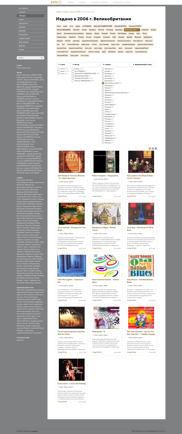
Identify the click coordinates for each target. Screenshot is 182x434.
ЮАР (34, 259)
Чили (41, 254)
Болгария (26, 190)
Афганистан (29, 185)
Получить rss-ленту (122, 2)
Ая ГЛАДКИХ (87, 26)
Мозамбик (21, 278)
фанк (37, 323)
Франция (20, 254)
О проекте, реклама (99, 2)
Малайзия (31, 223)
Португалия (33, 235)
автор (76, 64)
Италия (20, 211)
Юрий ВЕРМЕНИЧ (23, 166)
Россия (30, 237)
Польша (25, 235)
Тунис (25, 247)
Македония (21, 223)
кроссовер (21, 314)
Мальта (20, 266)
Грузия (19, 201)
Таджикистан (34, 280)
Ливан (19, 221)
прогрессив (30, 314)
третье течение (28, 323)
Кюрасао (25, 264)
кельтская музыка (24, 311)
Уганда (26, 249)
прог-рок (35, 311)
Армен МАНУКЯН (32, 94)
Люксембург (33, 221)
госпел (19, 302)
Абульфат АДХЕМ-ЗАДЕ (32, 75)
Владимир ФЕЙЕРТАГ (25, 106)
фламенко (21, 326)
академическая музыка (34, 290)
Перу (19, 235)
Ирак (34, 206)
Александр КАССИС (25, 77)
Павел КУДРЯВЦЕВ (24, 151)
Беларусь (30, 187)
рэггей (27, 316)
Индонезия (27, 206)
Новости (82, 2)
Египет (30, 273)
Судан (36, 242)
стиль (62, 64)
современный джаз (24, 333)
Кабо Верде (28, 211)
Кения (37, 261)
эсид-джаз (28, 330)
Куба (23, 218)
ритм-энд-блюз (110, 48)
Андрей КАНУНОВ (24, 89)
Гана (39, 197)
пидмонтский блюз (36, 309)
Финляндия (35, 252)
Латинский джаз (30, 297)
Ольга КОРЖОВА (35, 149)
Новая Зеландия (32, 230)
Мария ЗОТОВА (37, 132)
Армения (20, 185)
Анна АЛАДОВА (32, 92)
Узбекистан (34, 249)
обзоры (65, 12)
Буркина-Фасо (22, 271)
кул (18, 297)
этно (29, 68)
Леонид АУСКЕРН (36, 125)
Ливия (34, 275)
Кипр (19, 264)
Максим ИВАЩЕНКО (31, 130)
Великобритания (31, 192)
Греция (40, 199)
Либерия (27, 275)
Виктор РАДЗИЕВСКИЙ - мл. (28, 104)
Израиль (39, 204)
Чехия (35, 254)
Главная (70, 2)
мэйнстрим (36, 299)
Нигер (37, 278)
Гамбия (32, 271)
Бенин (19, 190)
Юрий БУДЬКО (34, 163)
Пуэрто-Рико (22, 237)
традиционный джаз (78, 52)
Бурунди (20, 192)
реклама (20, 340)
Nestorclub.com (160, 431)
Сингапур (35, 240)
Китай (19, 216)
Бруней (36, 268)
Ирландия (21, 209)
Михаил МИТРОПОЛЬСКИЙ (27, 135)
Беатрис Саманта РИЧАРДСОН (29, 168)
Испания (37, 209)
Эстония (20, 259)
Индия (19, 206)
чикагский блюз (37, 328)
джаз (24, 68)
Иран (39, 206)
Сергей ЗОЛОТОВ (33, 154)
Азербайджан (22, 182)
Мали (37, 223)
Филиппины (29, 283)
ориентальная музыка (32, 307)
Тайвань (27, 244)
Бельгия (38, 187)
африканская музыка (25, 292)
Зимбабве (31, 204)
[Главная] (56, 2)
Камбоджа (21, 213)
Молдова (36, 225)
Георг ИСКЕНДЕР (32, 108)
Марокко (20, 225)
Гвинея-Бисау (22, 273)
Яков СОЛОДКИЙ (32, 173)
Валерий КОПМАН (35, 101)
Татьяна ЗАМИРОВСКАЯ (26, 161)
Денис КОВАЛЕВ (23, 111)
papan (19, 75)
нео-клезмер (28, 302)
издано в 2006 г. (75, 12)
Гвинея (38, 271)
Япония (38, 283)
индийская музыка (128, 44)
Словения (29, 242)
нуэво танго (28, 304)
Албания (36, 266)
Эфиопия (27, 259)
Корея (33, 216)
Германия (26, 199)
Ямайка (40, 259)
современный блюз (29, 318)
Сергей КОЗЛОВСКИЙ (25, 156)
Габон (34, 197)
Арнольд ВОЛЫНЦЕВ (25, 96)
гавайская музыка (24, 299)
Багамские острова (24, 268)
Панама (37, 232)
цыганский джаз (23, 328)
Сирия (25, 280)
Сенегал (20, 240)
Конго (36, 273)
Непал (19, 228)
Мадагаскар (35, 264)
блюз (19, 68)
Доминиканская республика (74, 33)
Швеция (30, 256)
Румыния (37, 237)
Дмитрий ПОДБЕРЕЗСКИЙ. (103, 26)
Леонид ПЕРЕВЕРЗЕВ (25, 127)
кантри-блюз (22, 309)
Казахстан (38, 211)
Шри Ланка (28, 266)
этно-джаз (37, 333)
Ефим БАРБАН (30, 118)
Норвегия (20, 232)
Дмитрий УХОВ (37, 113)
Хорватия (29, 254)
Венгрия (20, 194)
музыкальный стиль (143, 64)
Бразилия (34, 190)
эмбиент (20, 330)
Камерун (29, 213)
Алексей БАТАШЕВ (31, 80)
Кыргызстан (31, 218)
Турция (20, 249)
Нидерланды (35, 228)
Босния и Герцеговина (25, 261)
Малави (41, 275)
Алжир (31, 182)
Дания (25, 201)
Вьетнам (27, 197)
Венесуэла (28, 194)
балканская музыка (124, 41)
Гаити (19, 199)
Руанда (20, 280)
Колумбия (26, 216)
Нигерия (26, 228)
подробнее (62, 196)
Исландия (29, 209)
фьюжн (28, 326)
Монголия (30, 278)
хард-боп (36, 326)
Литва (24, 221)
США (42, 242)
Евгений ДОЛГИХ (120, 26)
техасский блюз (23, 321)
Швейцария (21, 256)
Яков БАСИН (36, 166)
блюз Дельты (28, 295)
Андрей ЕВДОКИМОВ (34, 87)
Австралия (21, 180)
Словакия (20, 242)
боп (21, 297)
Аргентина (39, 182)
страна (107, 64)
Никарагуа (21, 230)
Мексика (28, 225)
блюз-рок (39, 295)
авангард (20, 290)
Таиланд (20, 244)
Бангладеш (21, 187)
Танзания (20, 283)
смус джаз (128, 48)
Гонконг (34, 199)
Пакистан (29, 232)
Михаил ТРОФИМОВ (25, 137)
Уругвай (27, 252)
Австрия (29, 180)
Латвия (39, 218)
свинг (33, 316)
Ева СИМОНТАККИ (24, 116)
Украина (20, 252)
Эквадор (37, 256)
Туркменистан (34, 247)
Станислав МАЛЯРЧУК (32, 159)
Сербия (27, 240)
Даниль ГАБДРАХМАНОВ (26, 170)
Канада (37, 213)
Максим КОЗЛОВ (23, 132)
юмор (21, 49)
